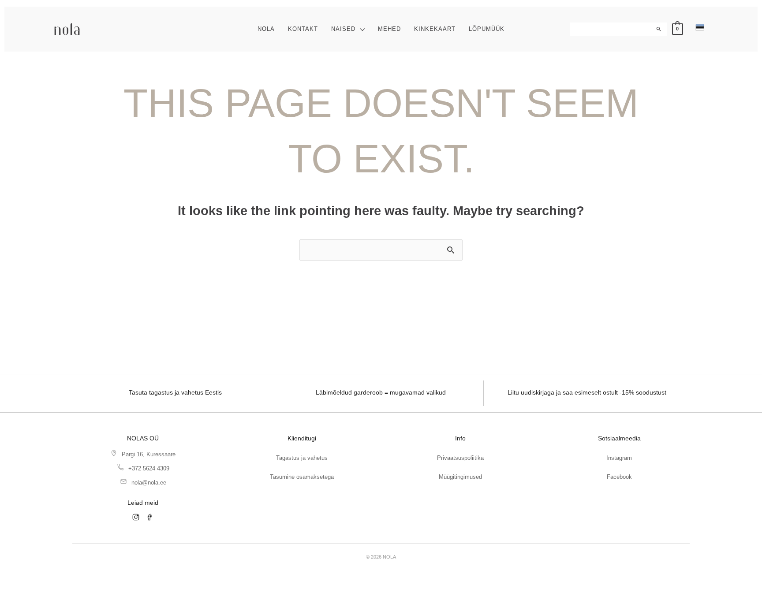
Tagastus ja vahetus (302, 458)
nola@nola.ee (148, 482)
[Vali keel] (699, 27)
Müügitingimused (460, 476)
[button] (360, 29)
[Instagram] (136, 517)
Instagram (619, 458)
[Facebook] (150, 517)
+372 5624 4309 (148, 468)
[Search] (659, 29)
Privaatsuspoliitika (460, 458)
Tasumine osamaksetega (302, 476)
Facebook (619, 476)
